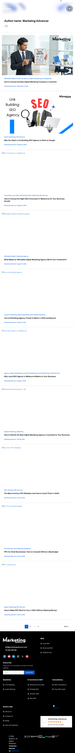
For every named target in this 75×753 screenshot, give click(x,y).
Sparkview (15, 751)
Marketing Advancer (57, 719)
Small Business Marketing (22, 548)
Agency (6, 373)
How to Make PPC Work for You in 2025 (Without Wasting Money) (30, 610)
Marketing (23, 195)
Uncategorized (46, 78)
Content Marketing (10, 314)
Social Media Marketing (37, 314)
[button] (69, 8)
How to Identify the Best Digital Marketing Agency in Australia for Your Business (37, 435)
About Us (8, 711)
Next (67, 626)
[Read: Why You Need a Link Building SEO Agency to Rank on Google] (37, 114)
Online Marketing (10, 137)
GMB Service (47, 652)
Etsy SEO (33, 698)
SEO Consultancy (60, 684)
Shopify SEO (34, 689)
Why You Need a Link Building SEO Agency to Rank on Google (29, 140)
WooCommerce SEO (37, 684)
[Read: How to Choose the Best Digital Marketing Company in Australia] (37, 55)
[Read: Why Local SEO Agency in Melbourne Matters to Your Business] (37, 350)
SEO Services (20, 137)
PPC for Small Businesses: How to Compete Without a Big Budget (31, 552)
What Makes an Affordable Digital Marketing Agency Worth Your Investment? (35, 260)
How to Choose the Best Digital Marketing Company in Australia (30, 82)
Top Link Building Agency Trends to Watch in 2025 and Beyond (30, 318)
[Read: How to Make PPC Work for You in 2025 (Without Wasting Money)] (37, 584)
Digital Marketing (35, 78)
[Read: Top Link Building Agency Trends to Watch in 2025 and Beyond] (37, 291)
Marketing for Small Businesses (40, 373)
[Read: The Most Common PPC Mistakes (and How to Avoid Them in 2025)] (37, 467)
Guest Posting (10, 689)
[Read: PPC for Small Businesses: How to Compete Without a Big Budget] (37, 525)
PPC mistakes (8, 490)
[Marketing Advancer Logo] (14, 640)
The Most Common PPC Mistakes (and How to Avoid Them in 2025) (31, 493)
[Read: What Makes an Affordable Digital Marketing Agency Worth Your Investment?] (37, 233)
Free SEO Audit (59, 689)
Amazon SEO (34, 693)
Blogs (7, 720)
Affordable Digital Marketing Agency (16, 78)
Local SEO (15, 195)
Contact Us (9, 716)
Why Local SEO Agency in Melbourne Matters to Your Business (30, 376)
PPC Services (18, 490)
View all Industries (11, 725)
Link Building (10, 684)
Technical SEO (48, 648)
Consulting (7, 195)
